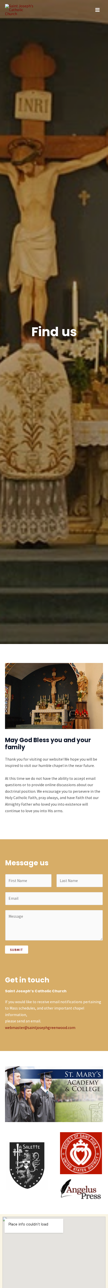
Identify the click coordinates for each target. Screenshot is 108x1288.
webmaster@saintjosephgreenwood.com (40, 1027)
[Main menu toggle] (97, 9)
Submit (16, 950)
